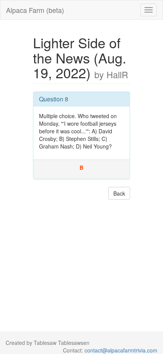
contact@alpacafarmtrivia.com (121, 350)
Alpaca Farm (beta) (35, 10)
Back (119, 193)
